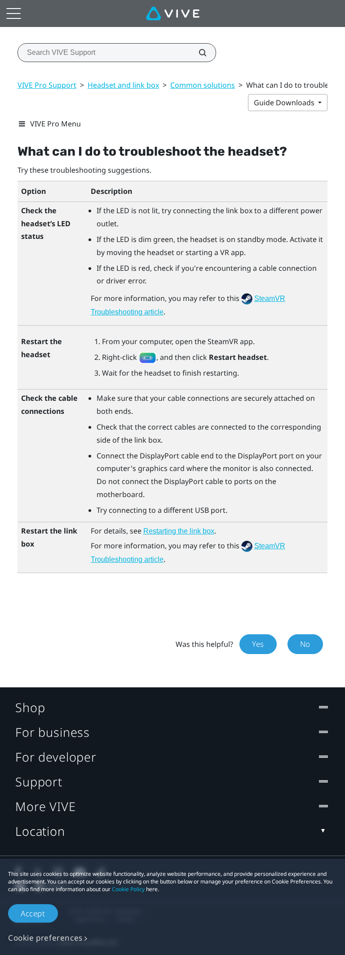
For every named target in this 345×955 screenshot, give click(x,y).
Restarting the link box (178, 531)
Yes (258, 644)
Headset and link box (123, 85)
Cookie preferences (45, 938)
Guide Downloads (285, 103)
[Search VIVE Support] (198, 53)
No (305, 644)
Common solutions (202, 85)
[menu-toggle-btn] (13, 13)
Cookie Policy (128, 889)
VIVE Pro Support (47, 85)
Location (40, 831)
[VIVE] (172, 13)
